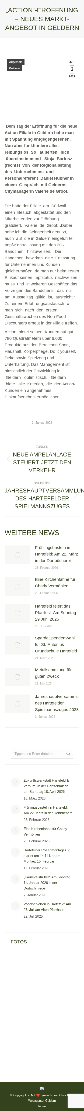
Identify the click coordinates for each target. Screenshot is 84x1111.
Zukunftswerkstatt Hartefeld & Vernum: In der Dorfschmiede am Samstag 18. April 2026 (46, 786)
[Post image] (17, 555)
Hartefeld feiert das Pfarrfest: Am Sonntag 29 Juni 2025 (55, 613)
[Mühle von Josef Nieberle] (56, 1030)
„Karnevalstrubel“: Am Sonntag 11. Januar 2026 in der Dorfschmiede (47, 882)
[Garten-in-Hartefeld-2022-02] (38, 959)
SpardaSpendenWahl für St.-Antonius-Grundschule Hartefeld (56, 644)
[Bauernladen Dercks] (20, 1030)
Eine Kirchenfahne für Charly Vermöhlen (55, 582)
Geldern (14, 68)
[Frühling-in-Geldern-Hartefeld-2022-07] (20, 977)
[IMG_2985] (20, 1048)
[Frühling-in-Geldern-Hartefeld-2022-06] (38, 977)
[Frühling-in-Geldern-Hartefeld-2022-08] (56, 959)
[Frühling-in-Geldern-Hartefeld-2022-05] (56, 977)
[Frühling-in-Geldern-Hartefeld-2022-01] (20, 1013)
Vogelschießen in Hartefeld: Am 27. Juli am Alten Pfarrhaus (47, 907)
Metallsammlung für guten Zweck (53, 673)
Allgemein (15, 62)
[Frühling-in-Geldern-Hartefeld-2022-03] (38, 995)
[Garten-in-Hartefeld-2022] (20, 959)
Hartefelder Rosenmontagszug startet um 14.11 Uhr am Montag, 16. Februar (47, 855)
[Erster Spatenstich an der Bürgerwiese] (56, 1013)
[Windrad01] (38, 1013)
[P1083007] (38, 1030)
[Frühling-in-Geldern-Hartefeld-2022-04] (20, 995)
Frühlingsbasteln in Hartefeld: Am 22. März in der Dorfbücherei (56, 554)
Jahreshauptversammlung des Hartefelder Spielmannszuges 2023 (59, 703)
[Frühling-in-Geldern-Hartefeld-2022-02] (56, 995)
